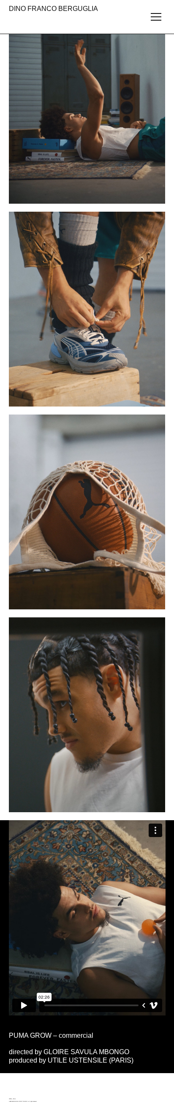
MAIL (14, 1099)
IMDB (10, 1099)
